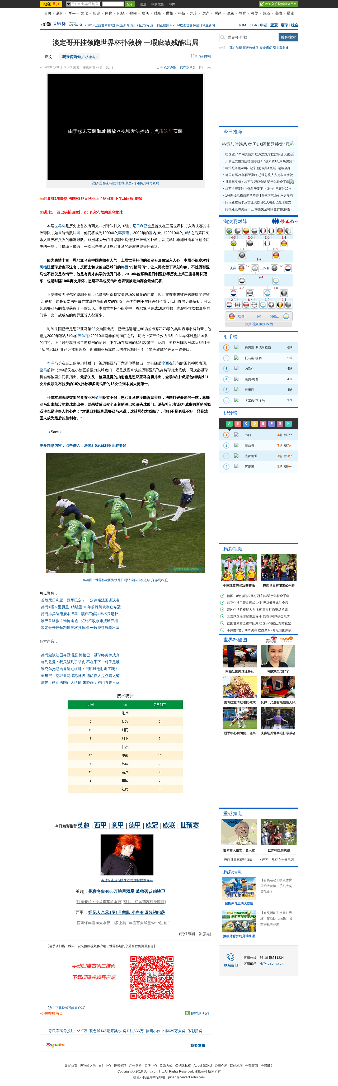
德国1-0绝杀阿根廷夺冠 (243, 596)
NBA (121, 13)
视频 (133, 13)
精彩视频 (232, 549)
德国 (241, 316)
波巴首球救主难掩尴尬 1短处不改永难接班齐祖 (79, 621)
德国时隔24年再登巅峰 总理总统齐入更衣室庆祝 (259, 175)
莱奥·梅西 (252, 379)
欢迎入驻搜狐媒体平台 (281, 4)
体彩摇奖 (194, 1031)
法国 (76, 233)
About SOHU (203, 1066)
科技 (181, 13)
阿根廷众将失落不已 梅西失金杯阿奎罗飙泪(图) (258, 209)
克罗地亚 (251, 456)
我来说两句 (79, 57)
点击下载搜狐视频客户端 (66, 1008)
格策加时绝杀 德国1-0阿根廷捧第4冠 (256, 144)
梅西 (124, 267)
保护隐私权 (183, 1066)
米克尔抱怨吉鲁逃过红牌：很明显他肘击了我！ (80, 669)
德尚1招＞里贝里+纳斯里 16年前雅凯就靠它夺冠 (81, 607)
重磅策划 (232, 813)
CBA (253, 25)
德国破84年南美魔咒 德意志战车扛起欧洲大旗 (257, 154)
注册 (143, 4)
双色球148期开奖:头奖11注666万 (116, 1031)
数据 (262, 324)
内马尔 (249, 369)
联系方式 (166, 1066)
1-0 (258, 316)
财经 (157, 13)
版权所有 (214, 1071)
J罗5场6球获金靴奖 (276, 616)
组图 (269, 324)
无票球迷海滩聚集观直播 (244, 616)
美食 (279, 13)
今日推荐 (232, 131)
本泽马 (52, 363)
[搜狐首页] (51, 4)
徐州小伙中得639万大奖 (165, 1031)
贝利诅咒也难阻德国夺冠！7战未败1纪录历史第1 (259, 161)
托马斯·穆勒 (253, 358)
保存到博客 (188, 67)
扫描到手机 (203, 56)
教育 (242, 13)
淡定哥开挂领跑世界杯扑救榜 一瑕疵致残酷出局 (80, 627)
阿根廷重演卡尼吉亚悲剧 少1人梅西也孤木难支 (258, 202)
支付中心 (104, 1066)
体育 (108, 13)
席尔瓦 (83, 336)
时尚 (218, 13)
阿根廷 (45, 267)
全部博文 (267, 1066)
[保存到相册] (159, 580)
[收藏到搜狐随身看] (187, 1013)
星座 (290, 13)
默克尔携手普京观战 (241, 603)
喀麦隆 (123, 233)
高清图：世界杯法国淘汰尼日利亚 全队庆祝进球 (116, 580)
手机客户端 (168, 67)
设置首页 (71, 1066)
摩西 (165, 363)
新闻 (60, 13)
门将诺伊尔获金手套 (275, 596)
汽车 (194, 13)
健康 (230, 13)
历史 (96, 13)
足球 (284, 25)
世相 (169, 13)
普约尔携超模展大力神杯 (244, 609)
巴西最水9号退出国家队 (275, 630)
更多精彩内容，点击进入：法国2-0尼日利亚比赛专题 (83, 445)
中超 (263, 25)
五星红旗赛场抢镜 (275, 609)
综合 (294, 25)
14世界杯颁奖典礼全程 (272, 603)
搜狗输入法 (88, 1066)
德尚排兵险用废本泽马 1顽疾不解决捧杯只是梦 (79, 614)
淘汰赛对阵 (235, 221)
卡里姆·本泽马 (255, 400)
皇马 (43, 370)
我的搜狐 (157, 4)
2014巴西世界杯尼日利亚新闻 (194, 25)
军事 (72, 13)
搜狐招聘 (120, 1066)
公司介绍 (221, 1066)
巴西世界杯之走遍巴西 (278, 860)
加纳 (187, 233)
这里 (168, 131)
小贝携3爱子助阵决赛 (242, 630)
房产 (206, 13)
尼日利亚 (140, 226)
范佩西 (249, 390)
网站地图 (236, 1066)
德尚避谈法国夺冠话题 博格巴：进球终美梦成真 (80, 655)
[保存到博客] (200, 1013)
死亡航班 (235, 48)
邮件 (172, 4)
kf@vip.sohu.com (272, 963)
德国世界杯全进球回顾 (243, 623)
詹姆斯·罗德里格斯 (258, 347)
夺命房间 (266, 48)
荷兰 (98, 397)
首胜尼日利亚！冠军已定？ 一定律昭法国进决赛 (80, 600)
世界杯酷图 (235, 639)
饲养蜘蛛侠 (251, 48)
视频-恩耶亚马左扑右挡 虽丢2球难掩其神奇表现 (125, 183)
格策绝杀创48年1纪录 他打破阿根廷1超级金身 (257, 168)
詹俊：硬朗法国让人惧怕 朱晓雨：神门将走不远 (80, 682)
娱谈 (145, 13)
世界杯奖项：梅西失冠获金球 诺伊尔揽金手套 (257, 182)
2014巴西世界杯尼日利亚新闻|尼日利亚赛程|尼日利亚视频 (128, 25)
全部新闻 (251, 1066)
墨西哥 (249, 445)
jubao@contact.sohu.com (186, 1077)
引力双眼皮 (281, 48)
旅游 (266, 13)
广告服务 (135, 1066)
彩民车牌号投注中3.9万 (68, 1031)
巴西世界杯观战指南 (238, 860)
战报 (248, 324)
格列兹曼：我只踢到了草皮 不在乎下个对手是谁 (80, 662)
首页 (47, 13)
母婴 (254, 13)
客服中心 (150, 1066)
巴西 (248, 435)
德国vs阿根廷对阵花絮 (275, 623)
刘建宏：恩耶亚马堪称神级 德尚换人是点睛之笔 (80, 676)
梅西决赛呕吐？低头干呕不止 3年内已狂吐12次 (258, 189)
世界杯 (59, 226)
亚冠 (274, 25)
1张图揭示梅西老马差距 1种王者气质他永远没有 (259, 195)
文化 (84, 13)
